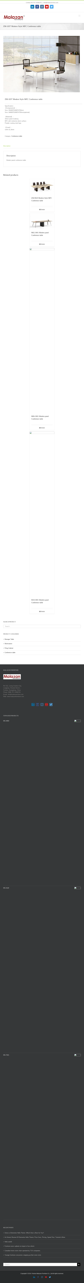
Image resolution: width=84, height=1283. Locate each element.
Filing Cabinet (9, 648)
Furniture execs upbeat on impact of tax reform (19, 1246)
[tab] (42, 146)
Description (6, 146)
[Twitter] (51, 704)
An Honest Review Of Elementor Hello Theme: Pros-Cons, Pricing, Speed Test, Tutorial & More (35, 1237)
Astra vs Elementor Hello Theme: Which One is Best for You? (24, 1233)
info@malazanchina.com (50, 2)
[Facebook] (37, 704)
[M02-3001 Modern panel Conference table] (42, 221)
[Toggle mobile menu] (79, 15)
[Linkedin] (33, 704)
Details (43, 209)
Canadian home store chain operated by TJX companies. (23, 1250)
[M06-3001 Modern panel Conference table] (42, 330)
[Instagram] (42, 704)
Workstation (8, 643)
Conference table (16, 136)
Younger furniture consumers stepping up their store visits (23, 1255)
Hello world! (8, 1242)
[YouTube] (46, 704)
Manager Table (9, 639)
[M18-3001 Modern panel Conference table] (42, 514)
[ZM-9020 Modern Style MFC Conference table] (42, 187)
